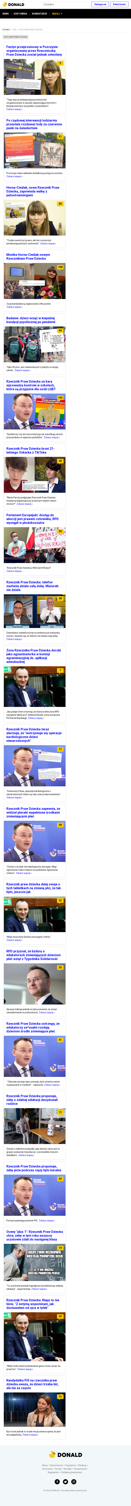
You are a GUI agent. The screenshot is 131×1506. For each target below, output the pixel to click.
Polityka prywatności (71, 1472)
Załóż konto (119, 4)
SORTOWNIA (20, 13)
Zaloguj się (100, 4)
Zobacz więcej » (14, 109)
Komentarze (56, 1465)
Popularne (70, 1465)
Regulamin (53, 1472)
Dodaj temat (80, 1469)
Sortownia (47, 1469)
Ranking (82, 1465)
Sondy (58, 1469)
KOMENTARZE (39, 13)
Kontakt (68, 1469)
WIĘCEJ (56, 13)
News (45, 1465)
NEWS (6, 13)
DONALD (6, 30)
